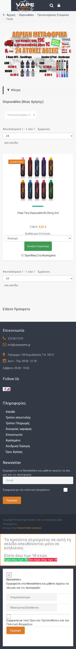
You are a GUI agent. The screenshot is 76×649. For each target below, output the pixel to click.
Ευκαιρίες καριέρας (19, 429)
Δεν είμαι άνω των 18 (42, 559)
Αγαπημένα (13, 440)
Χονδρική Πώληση (18, 446)
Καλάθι (10, 412)
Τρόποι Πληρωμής (18, 423)
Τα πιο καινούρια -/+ (19, 114)
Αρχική (11, 15)
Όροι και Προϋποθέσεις (45, 620)
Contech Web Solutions (29, 528)
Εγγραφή (12, 500)
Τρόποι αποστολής (18, 417)
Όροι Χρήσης (14, 452)
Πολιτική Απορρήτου (19, 624)
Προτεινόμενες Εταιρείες (53, 15)
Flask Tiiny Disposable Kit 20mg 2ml (38, 212)
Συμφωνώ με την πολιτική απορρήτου (26, 489)
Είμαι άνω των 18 (16, 559)
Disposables (26, 15)
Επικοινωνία (14, 434)
